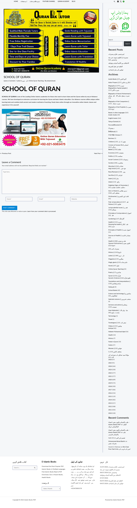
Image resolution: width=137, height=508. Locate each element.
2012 (110, 406)
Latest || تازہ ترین (22, 81)
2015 (110, 396)
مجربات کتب (115, 249)
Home (16, 1)
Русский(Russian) (114, 125)
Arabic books (112, 115)
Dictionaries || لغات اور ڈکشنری (118, 196)
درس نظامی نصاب (35, 1)
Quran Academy (63, 1)
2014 (110, 400)
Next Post (98, 153)
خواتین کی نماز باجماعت (115, 70)
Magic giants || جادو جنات (117, 262)
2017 (110, 389)
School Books (112, 290)
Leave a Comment (9, 81)
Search (110, 40)
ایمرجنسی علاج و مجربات (116, 54)
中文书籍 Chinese (114, 135)
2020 (110, 379)
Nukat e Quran (113, 341)
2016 (110, 393)
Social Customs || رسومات (118, 159)
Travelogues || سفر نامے (117, 322)
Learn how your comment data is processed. (41, 211)
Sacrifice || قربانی (115, 175)
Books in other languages (116, 112)
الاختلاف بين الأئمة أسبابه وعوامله (118, 63)
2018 (110, 386)
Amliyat (110, 328)
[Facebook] (118, 1)
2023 (110, 369)
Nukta (110, 345)
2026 (110, 359)
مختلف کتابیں (117, 352)
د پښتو (112, 128)
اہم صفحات (24, 1)
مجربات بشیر (112, 443)
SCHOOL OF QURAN (9, 96)
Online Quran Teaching (36, 81)
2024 (110, 366)
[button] (114, 1)
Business (111, 138)
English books (112, 118)
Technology (112, 316)
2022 (110, 373)
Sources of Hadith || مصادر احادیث (119, 235)
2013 (110, 403)
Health (110, 335)
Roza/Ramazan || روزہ (116, 172)
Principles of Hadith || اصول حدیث (119, 230)
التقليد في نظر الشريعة (115, 66)
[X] (121, 1)
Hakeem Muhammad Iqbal (116, 331)
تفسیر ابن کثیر (120, 438)
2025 (110, 363)
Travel (110, 319)
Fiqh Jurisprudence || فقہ (118, 202)
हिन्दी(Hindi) (111, 131)
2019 (110, 383)
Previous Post (5, 153)
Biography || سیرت (116, 86)
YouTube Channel (48, 1)
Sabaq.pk (111, 287)
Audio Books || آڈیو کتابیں (117, 79)
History (110, 338)
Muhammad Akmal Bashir (116, 441)
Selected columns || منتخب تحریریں (119, 299)
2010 (110, 413)
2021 (110, 376)
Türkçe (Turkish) (113, 121)
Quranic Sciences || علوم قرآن (119, 278)
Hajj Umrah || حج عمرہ (117, 168)
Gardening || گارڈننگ (116, 219)
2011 (110, 410)
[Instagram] (123, 1)
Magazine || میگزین (115, 259)
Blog (73, 1)
